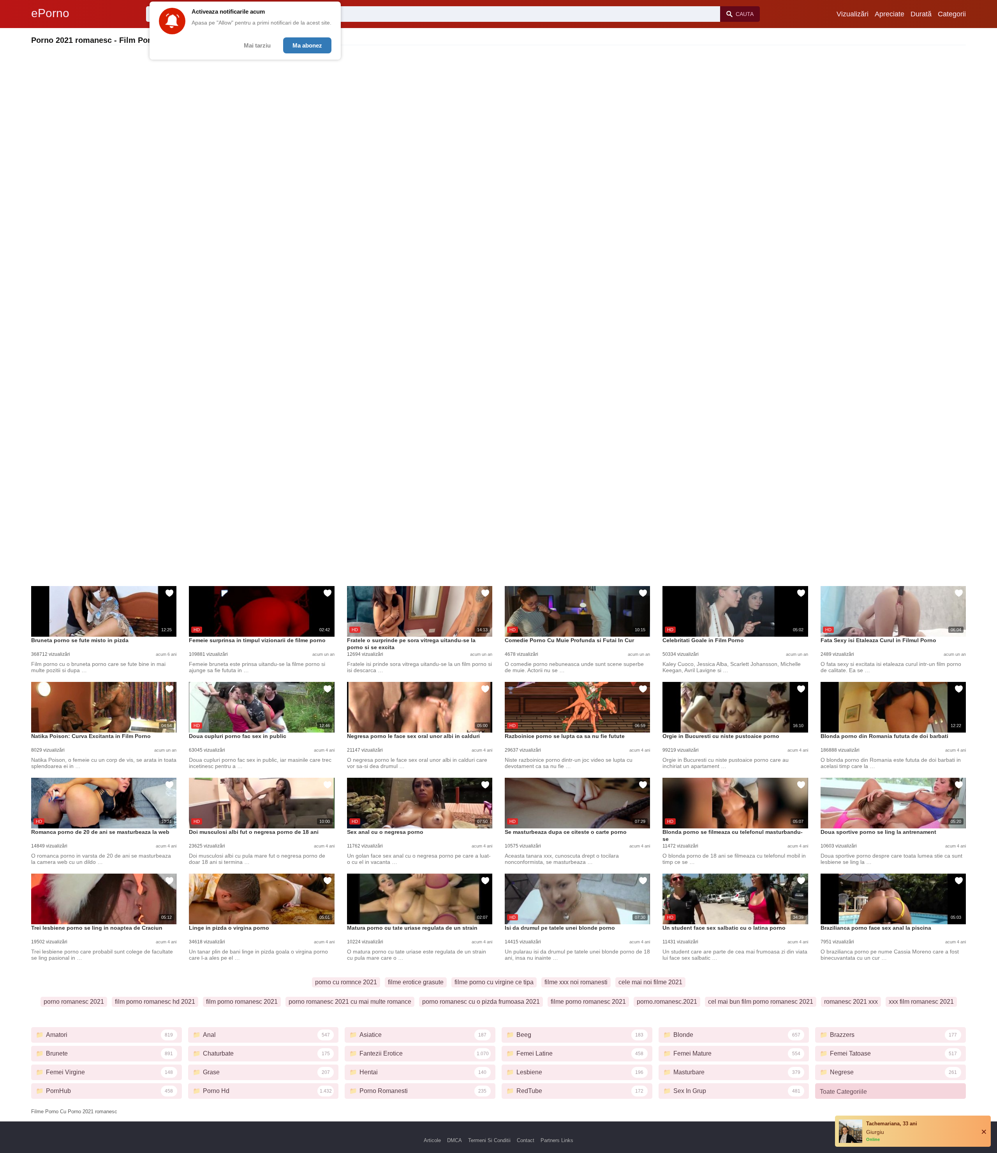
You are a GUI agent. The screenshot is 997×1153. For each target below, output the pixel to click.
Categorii (952, 14)
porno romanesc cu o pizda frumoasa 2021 (481, 1001)
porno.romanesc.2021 (667, 1001)
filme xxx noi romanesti (576, 982)
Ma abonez (307, 45)
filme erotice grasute (416, 982)
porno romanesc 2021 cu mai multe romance (350, 1001)
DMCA (454, 1140)
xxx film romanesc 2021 (921, 1001)
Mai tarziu (257, 45)
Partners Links (557, 1140)
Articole (432, 1140)
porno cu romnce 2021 (346, 982)
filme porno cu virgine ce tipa (494, 982)
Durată (921, 14)
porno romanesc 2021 (74, 1001)
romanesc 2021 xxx (851, 1001)
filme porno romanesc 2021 (588, 1001)
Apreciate (889, 14)
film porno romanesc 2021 (242, 1001)
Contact (525, 1140)
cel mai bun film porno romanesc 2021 (760, 1001)
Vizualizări (852, 14)
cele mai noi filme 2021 (650, 982)
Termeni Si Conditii (489, 1140)
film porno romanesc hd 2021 (155, 1001)
